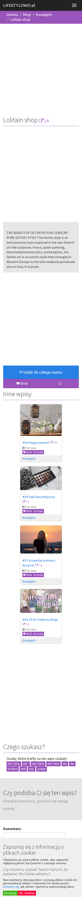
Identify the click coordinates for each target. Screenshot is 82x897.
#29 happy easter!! (35, 442)
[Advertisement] (41, 68)
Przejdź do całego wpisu (41, 372)
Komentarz (12, 829)
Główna (12, 15)
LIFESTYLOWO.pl (19, 5)
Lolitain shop (20, 19)
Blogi (27, 15)
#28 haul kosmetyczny (38, 497)
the (65, 763)
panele (41, 768)
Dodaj (39, 452)
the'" (26, 763)
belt (23, 768)
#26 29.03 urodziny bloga (40, 619)
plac (31, 768)
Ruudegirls (44, 15)
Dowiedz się (11, 886)
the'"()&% (14, 763)
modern (12, 768)
